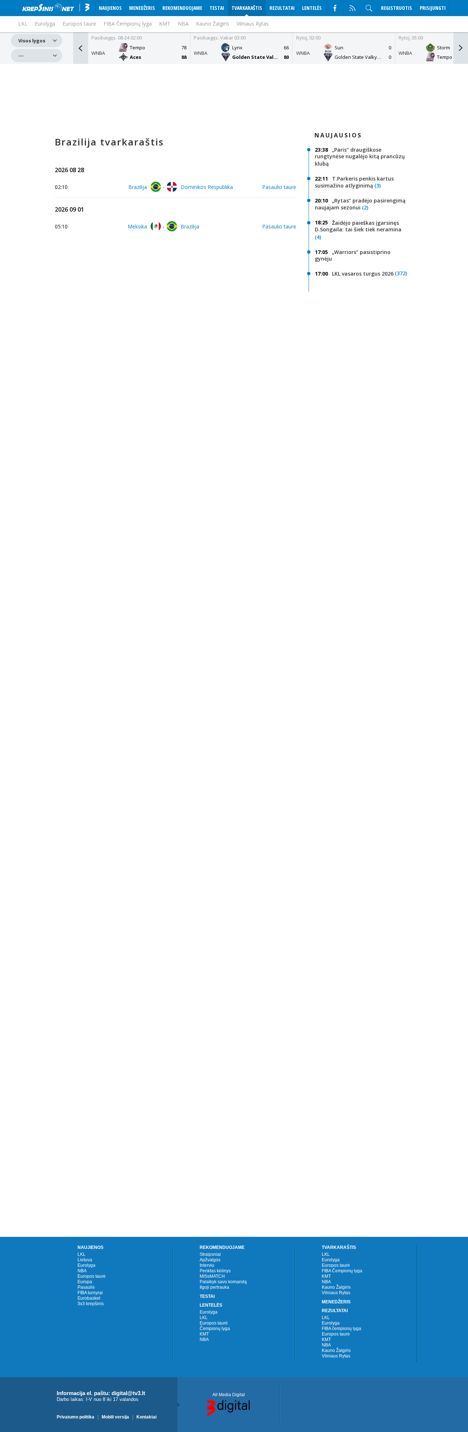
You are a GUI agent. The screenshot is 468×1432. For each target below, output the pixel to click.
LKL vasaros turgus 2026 (362, 273)
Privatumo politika (75, 1416)
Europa (85, 1281)
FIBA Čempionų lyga (127, 23)
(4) (318, 237)
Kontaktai (146, 1416)
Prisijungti (433, 7)
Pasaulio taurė (279, 186)
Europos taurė (92, 1276)
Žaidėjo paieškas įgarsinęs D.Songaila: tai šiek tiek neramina (358, 225)
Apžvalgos (210, 1259)
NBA (183, 23)
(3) (377, 185)
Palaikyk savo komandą (223, 1281)
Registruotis (396, 7)
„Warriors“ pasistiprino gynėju (352, 255)
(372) (401, 273)
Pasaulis (86, 1287)
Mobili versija (115, 1416)
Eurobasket (89, 1298)
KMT (164, 23)
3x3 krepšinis (91, 1303)
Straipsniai (210, 1254)
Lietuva (85, 1259)
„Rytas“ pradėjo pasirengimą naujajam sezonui (360, 204)
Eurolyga (86, 1265)
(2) (365, 207)
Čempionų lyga (215, 1328)
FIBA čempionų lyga (341, 1328)
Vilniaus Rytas (253, 23)
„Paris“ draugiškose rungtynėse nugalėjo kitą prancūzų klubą (360, 156)
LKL (82, 1254)
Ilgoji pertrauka (214, 1287)
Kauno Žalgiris (212, 23)
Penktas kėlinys (215, 1270)
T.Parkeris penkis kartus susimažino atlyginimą (354, 182)
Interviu (207, 1265)
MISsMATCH (212, 1276)
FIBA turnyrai (90, 1292)
